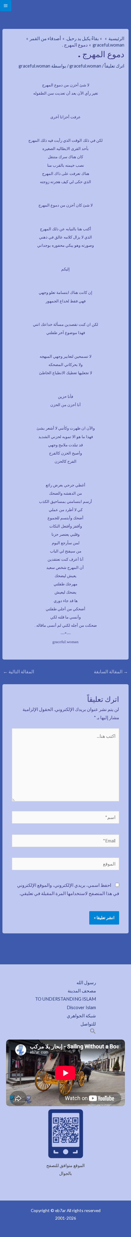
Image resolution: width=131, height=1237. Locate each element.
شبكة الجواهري (81, 1015)
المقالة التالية (18, 671)
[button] (93, 1032)
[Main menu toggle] (5, 5)
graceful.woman (85, 65)
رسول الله (86, 982)
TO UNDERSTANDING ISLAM (65, 999)
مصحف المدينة (82, 990)
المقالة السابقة (111, 671)
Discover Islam (81, 1007)
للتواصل (88, 1023)
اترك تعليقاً (114, 65)
